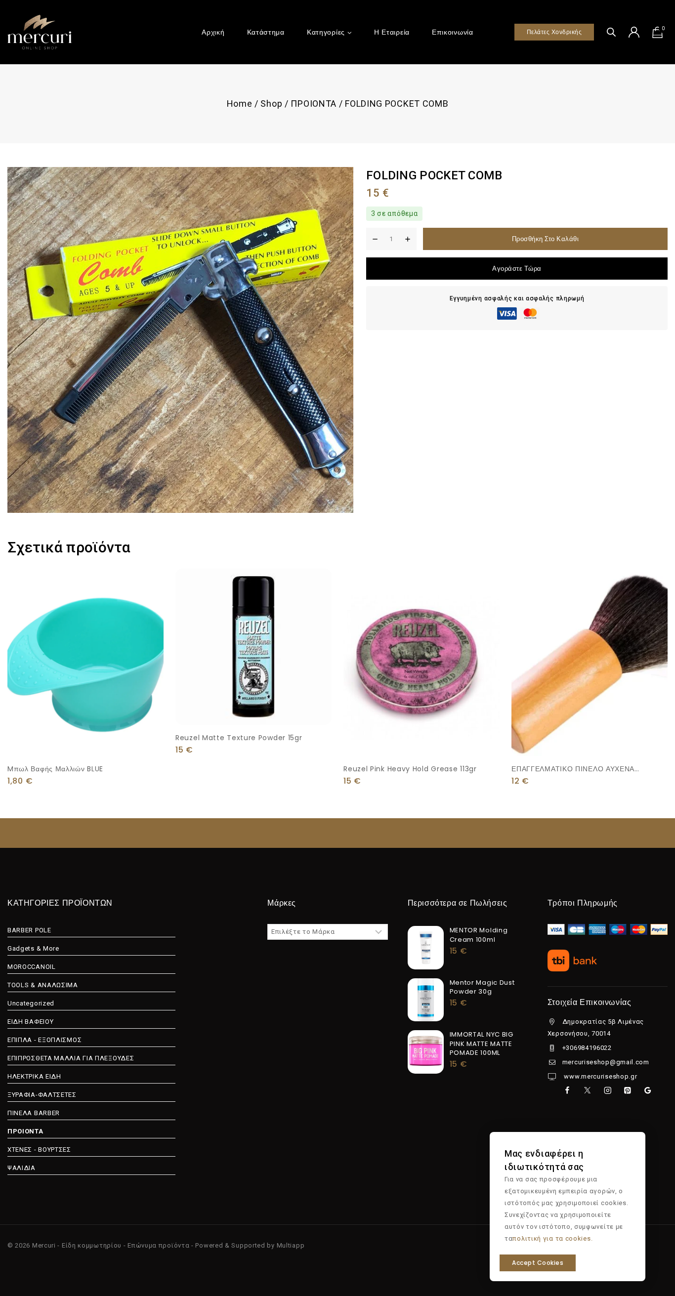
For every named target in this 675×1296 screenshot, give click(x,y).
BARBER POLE (29, 930)
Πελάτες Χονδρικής (554, 32)
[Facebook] (567, 1090)
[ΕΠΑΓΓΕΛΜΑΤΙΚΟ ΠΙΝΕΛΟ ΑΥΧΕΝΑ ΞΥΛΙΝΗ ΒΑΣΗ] (589, 662)
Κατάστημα (266, 32)
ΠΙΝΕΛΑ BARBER (33, 1113)
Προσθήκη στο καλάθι (545, 239)
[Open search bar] (611, 32)
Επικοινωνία (452, 32)
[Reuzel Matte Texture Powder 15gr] (253, 647)
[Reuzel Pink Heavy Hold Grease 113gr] (421, 662)
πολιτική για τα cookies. (552, 1238)
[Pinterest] (627, 1090)
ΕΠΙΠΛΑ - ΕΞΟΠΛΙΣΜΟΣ (44, 1040)
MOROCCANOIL (31, 966)
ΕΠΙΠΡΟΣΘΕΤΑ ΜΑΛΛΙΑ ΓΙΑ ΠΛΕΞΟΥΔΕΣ (70, 1058)
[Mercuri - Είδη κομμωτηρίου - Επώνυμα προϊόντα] (39, 32)
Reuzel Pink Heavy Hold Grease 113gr (410, 769)
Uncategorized (30, 1003)
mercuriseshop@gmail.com (605, 1062)
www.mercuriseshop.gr (599, 1076)
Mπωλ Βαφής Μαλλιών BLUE (55, 769)
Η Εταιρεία (392, 32)
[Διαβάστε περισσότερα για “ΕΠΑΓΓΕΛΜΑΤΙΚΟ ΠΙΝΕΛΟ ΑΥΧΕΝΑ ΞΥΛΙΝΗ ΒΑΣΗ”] (589, 734)
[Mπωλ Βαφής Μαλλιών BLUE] (85, 662)
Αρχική (213, 32)
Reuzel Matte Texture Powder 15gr (238, 738)
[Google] (647, 1090)
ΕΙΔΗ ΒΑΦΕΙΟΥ (30, 1021)
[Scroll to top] (651, 1243)
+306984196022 (587, 1047)
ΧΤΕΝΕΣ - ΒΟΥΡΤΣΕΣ (39, 1149)
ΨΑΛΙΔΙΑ (21, 1167)
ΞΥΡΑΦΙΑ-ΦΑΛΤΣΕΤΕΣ (42, 1094)
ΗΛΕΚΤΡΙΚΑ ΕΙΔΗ (34, 1076)
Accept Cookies (537, 1262)
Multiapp (291, 1245)
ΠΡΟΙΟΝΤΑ (25, 1131)
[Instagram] (607, 1090)
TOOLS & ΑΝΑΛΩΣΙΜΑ (42, 985)
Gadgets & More (33, 948)
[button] (85, 733)
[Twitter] (587, 1090)
